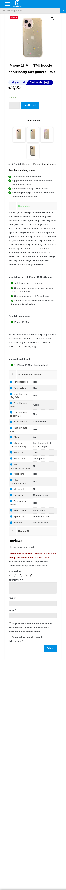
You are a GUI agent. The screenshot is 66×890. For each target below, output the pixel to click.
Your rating (15, 571)
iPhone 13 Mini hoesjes (44, 164)
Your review (16, 580)
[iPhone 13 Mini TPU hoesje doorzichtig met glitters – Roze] (19, 134)
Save (15, 17)
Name (12, 598)
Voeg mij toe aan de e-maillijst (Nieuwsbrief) (27, 639)
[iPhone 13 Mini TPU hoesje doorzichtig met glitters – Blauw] (33, 134)
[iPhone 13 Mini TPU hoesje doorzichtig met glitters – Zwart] (33, 151)
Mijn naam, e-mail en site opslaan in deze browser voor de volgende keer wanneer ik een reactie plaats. (30, 627)
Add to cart (30, 105)
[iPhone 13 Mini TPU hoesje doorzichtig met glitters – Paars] (47, 134)
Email (12, 610)
